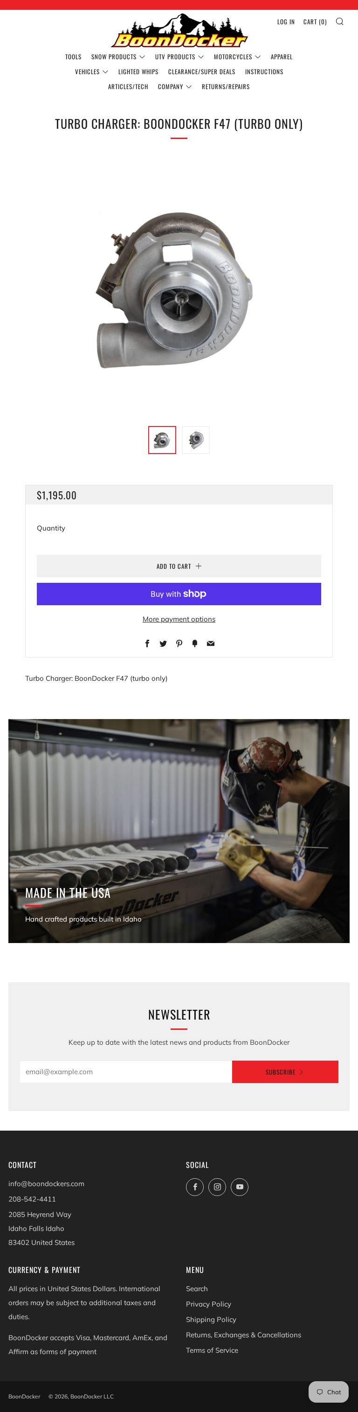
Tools (73, 56)
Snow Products (114, 56)
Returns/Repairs (226, 86)
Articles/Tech (128, 86)
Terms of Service (212, 1350)
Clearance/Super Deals (201, 71)
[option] (179, 287)
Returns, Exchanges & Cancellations (243, 1334)
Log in (286, 21)
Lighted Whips (138, 71)
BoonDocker (24, 1396)
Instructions (264, 71)
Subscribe (281, 1071)
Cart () (315, 21)
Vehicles (87, 71)
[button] (162, 440)
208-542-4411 (32, 1199)
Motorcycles (233, 56)
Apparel (282, 56)
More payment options (179, 619)
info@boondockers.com (46, 1183)
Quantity (51, 528)
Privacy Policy (208, 1304)
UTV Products (175, 56)
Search (197, 1288)
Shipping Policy (211, 1319)
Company (170, 86)
